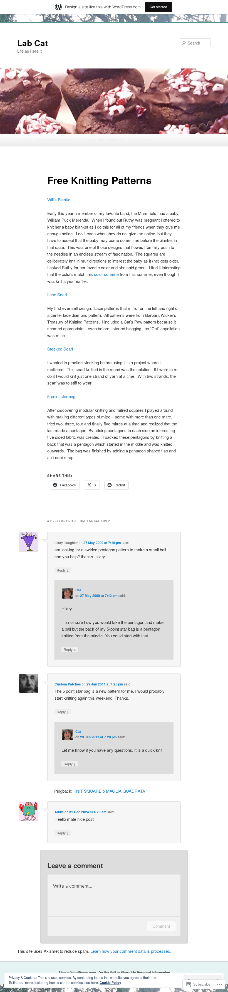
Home (23, 140)
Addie (59, 811)
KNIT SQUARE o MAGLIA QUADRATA (109, 791)
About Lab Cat (141, 140)
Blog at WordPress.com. (77, 972)
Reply (63, 569)
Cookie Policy (110, 982)
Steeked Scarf (60, 349)
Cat (78, 589)
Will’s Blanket (59, 199)
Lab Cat (32, 43)
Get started (158, 7)
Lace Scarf (57, 294)
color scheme (106, 274)
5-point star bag (61, 396)
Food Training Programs (56, 140)
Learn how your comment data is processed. (130, 951)
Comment (161, 926)
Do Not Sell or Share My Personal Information (134, 972)
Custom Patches (67, 684)
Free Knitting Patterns (103, 140)
